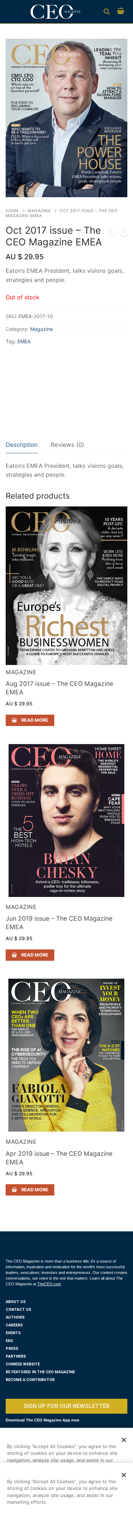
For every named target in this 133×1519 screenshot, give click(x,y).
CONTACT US (18, 1309)
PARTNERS (16, 1356)
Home (12, 210)
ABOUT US (16, 1301)
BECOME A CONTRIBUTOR (30, 1379)
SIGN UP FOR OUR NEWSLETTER (66, 1406)
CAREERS (14, 1325)
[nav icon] (16, 11)
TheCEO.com (49, 1284)
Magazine (39, 210)
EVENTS (13, 1333)
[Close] (124, 1440)
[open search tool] (107, 12)
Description (22, 444)
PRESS (12, 1348)
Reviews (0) (67, 444)
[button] (115, 50)
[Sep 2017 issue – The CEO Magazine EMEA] (111, 233)
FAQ (9, 1340)
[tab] (22, 445)
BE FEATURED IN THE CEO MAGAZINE (40, 1372)
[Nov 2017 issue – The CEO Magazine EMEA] (124, 233)
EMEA (24, 341)
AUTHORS (15, 1317)
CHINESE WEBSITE (23, 1364)
